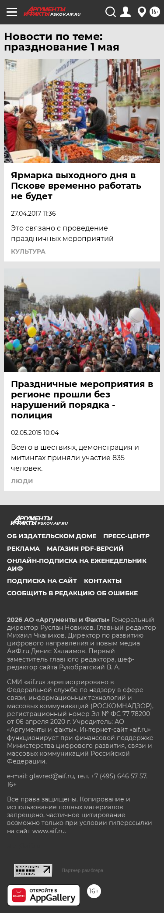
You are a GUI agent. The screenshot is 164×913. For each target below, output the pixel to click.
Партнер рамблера (82, 870)
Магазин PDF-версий (85, 549)
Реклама (23, 549)
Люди (22, 481)
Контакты (103, 581)
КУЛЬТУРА (28, 251)
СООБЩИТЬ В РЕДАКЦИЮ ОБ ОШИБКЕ (72, 593)
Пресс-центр (126, 536)
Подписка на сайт (42, 581)
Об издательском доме (51, 536)
